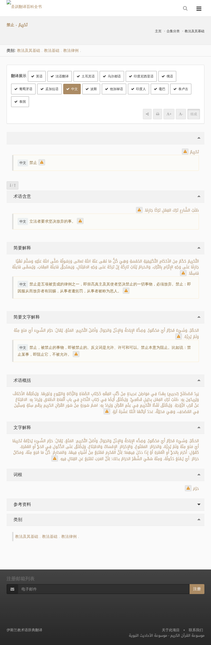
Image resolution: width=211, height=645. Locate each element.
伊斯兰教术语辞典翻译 (24, 630)
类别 (17, 519)
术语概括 (21, 380)
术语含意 (21, 196)
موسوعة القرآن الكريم (187, 635)
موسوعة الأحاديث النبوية (148, 635)
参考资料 (21, 504)
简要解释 (21, 248)
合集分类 (173, 31)
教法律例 (71, 50)
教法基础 (51, 50)
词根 (17, 474)
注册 (197, 589)
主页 (158, 31)
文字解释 (21, 427)
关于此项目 (171, 630)
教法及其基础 (194, 31)
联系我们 (196, 630)
